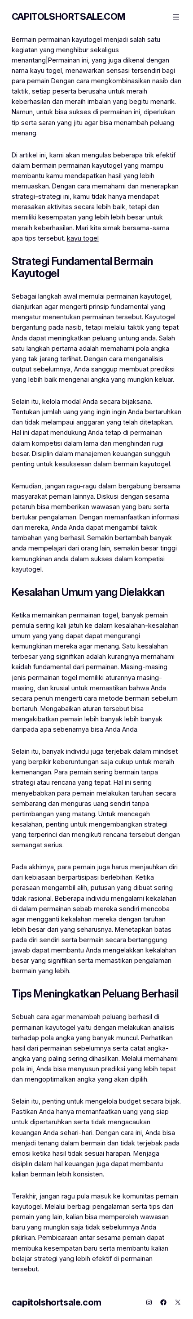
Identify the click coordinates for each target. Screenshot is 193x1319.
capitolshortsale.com (68, 16)
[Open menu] (176, 17)
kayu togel (83, 238)
